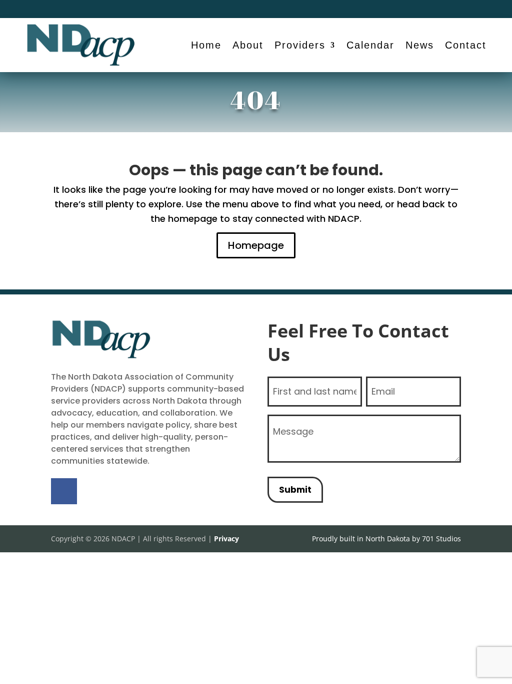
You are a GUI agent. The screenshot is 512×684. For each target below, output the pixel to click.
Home (206, 45)
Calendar (370, 45)
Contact (465, 45)
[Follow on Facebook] (453, 9)
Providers (300, 45)
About (248, 45)
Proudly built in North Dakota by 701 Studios (386, 538)
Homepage (256, 245)
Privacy (226, 538)
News (420, 45)
